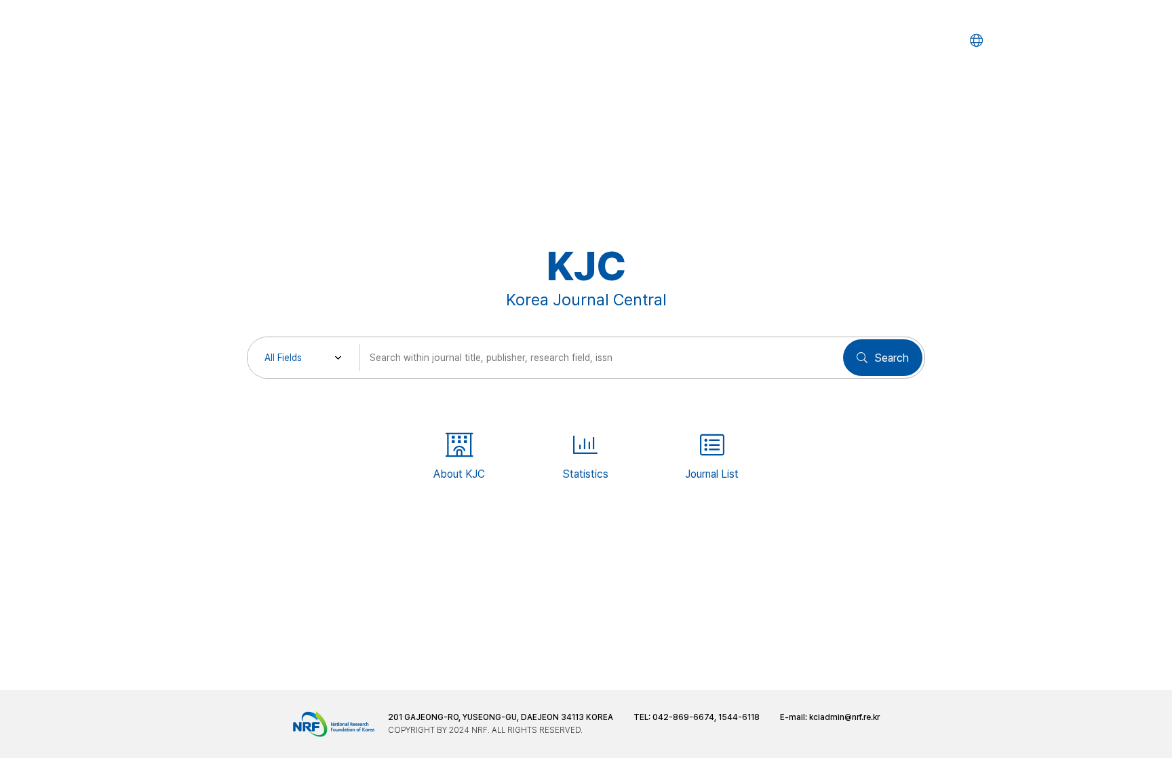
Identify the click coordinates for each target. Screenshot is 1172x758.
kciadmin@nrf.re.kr (844, 717)
